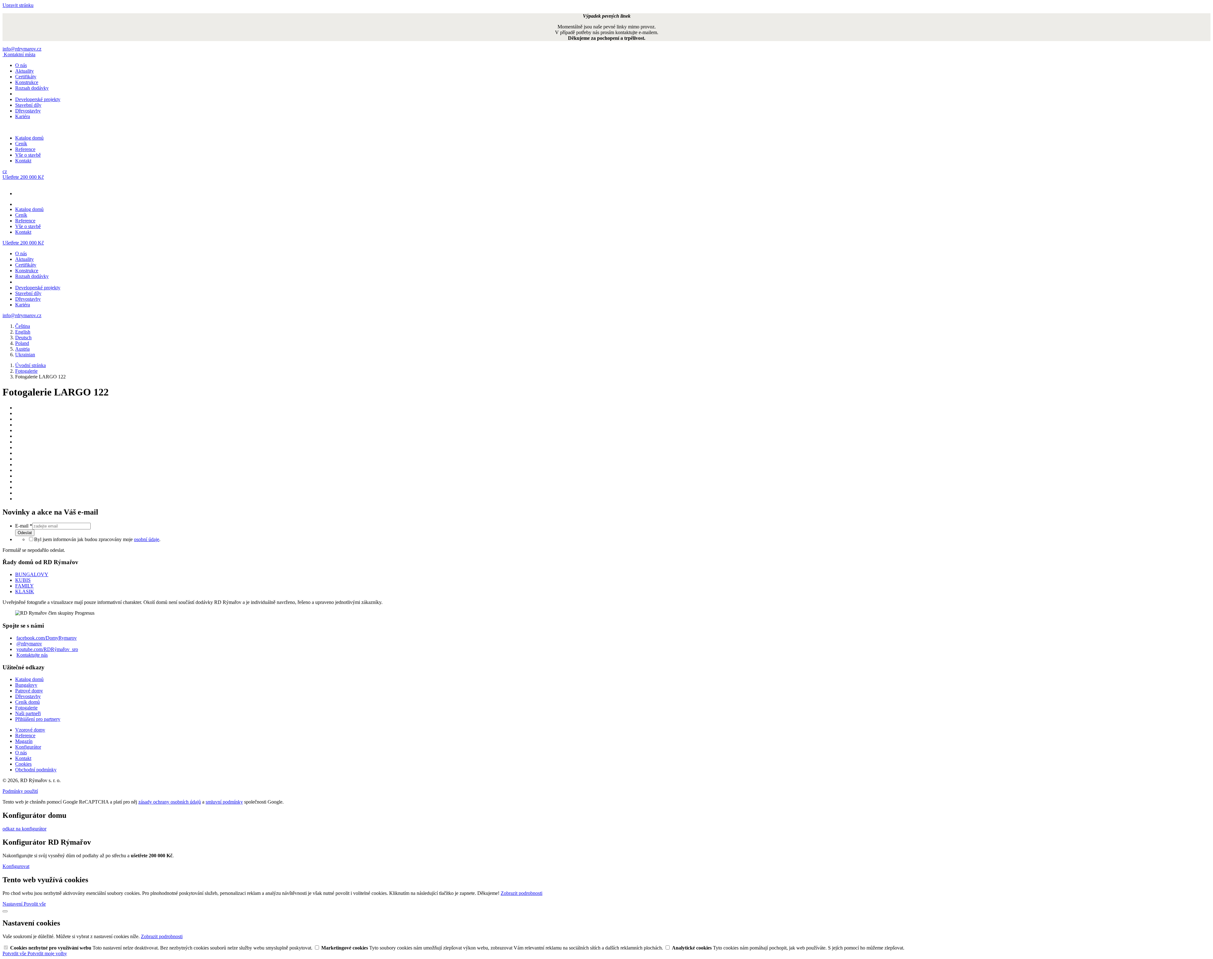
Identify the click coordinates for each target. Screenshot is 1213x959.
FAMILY (24, 585)
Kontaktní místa (19, 54)
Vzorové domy (30, 730)
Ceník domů (27, 702)
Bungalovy (26, 685)
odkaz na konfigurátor (24, 828)
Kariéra (22, 116)
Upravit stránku (18, 5)
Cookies (23, 764)
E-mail (23, 525)
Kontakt (23, 160)
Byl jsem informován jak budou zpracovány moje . (97, 539)
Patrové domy (29, 690)
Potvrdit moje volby (47, 953)
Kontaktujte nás (32, 655)
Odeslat (25, 532)
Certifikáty (25, 76)
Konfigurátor (28, 747)
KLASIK (24, 591)
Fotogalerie (26, 707)
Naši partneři (28, 713)
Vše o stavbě (28, 155)
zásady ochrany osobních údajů (169, 802)
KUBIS (23, 580)
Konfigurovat (16, 866)
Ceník (21, 143)
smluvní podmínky (224, 802)
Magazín (24, 741)
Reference (25, 149)
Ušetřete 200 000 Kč (23, 177)
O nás (21, 65)
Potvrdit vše (15, 953)
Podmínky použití (20, 791)
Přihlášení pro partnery (37, 719)
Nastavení (13, 904)
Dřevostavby (28, 110)
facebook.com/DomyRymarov (46, 638)
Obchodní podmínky (36, 769)
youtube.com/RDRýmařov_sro (47, 649)
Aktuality (24, 71)
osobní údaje (146, 539)
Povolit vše (35, 904)
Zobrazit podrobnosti (521, 893)
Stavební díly (28, 105)
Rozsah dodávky (32, 88)
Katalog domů (29, 138)
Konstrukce (26, 82)
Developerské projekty (37, 99)
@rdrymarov (29, 643)
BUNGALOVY (31, 574)
